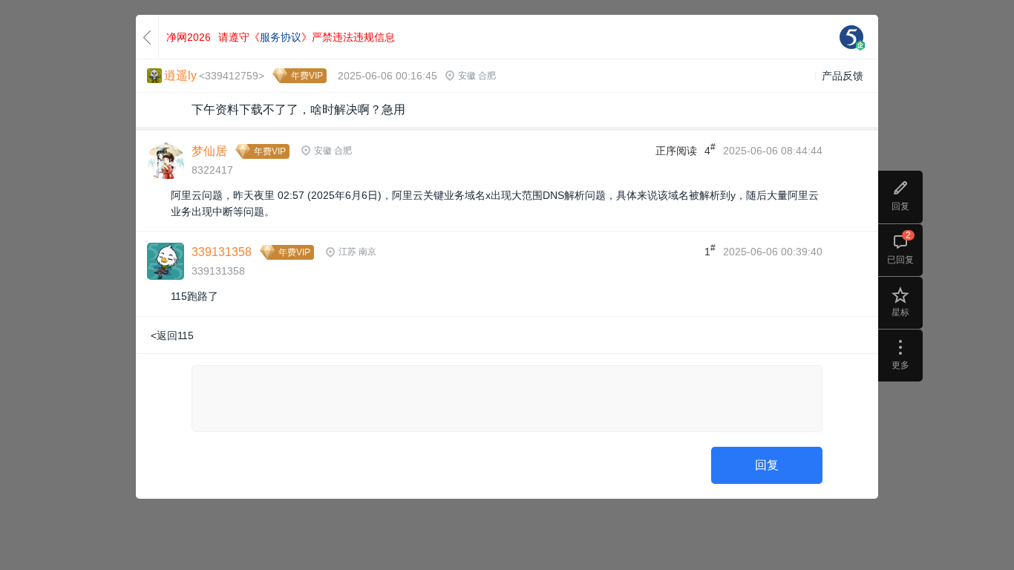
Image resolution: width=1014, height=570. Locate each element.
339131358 (222, 252)
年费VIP (307, 76)
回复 (767, 465)
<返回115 (172, 335)
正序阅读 (676, 151)
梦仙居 (209, 151)
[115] (851, 37)
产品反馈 (842, 76)
